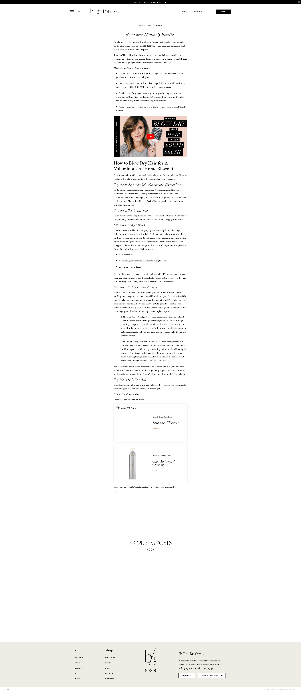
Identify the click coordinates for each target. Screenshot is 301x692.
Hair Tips (149, 26)
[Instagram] (150, 670)
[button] (210, 12)
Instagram (109, 679)
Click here (138, 2)
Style (77, 663)
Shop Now (157, 428)
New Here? (186, 11)
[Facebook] (155, 670)
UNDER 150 (109, 673)
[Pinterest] (146, 670)
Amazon (78, 668)
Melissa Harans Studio (274, 689)
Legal (8, 689)
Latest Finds (110, 658)
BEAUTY (108, 663)
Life (76, 673)
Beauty (142, 26)
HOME (107, 668)
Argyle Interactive (289, 689)
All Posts (79, 658)
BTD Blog (79, 11)
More (77, 679)
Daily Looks (199, 11)
